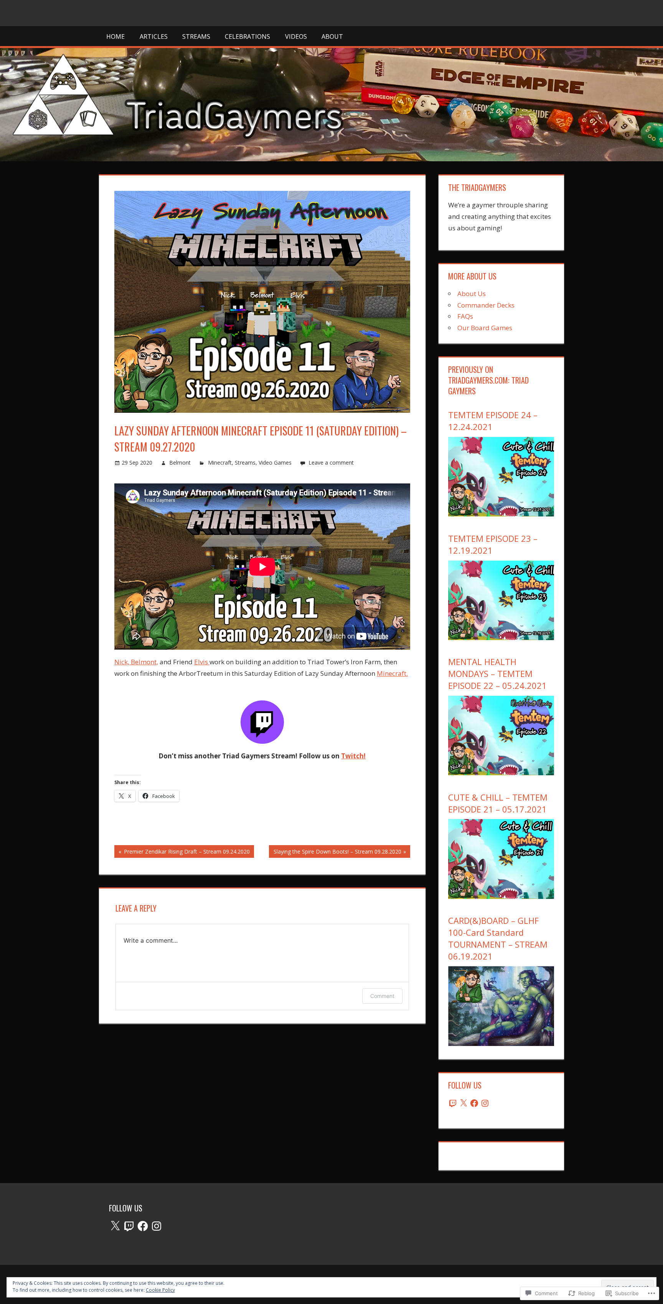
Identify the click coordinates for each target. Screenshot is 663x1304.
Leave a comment (331, 462)
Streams (196, 36)
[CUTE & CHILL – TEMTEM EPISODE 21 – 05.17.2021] (501, 896)
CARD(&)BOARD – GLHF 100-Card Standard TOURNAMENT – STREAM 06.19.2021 (498, 938)
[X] (463, 1103)
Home (115, 36)
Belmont (180, 462)
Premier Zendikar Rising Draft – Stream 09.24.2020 (182, 852)
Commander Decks (486, 305)
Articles (154, 36)
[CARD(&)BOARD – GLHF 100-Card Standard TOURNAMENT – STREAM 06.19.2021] (501, 1043)
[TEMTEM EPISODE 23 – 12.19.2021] (501, 637)
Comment (382, 996)
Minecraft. (392, 673)
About (332, 36)
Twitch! (353, 755)
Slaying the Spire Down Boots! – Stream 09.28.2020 (335, 852)
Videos (296, 36)
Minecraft (220, 462)
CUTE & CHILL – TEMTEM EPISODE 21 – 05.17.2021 (498, 803)
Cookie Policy (160, 1290)
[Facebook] (474, 1103)
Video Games (275, 462)
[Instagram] (485, 1103)
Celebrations (247, 36)
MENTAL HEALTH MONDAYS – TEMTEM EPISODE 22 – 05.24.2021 (497, 673)
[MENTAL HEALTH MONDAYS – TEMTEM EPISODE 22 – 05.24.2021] (501, 772)
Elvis (201, 661)
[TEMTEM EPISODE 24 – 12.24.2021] (501, 514)
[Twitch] (452, 1103)
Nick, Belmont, (136, 661)
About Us (471, 293)
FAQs (465, 316)
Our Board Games (484, 327)
